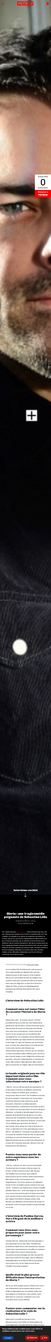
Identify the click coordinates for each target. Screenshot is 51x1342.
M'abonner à (43, 192)
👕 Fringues (32, 1338)
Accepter (8, 1338)
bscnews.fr (22, 932)
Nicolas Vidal (32, 965)
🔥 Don (44, 1338)
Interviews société (25, 890)
